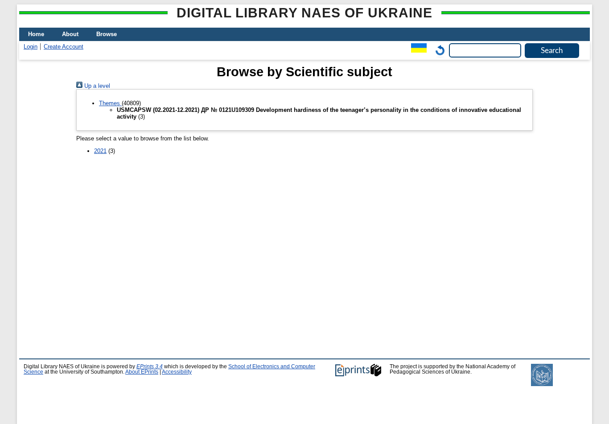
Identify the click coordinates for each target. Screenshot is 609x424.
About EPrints (141, 372)
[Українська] (417, 50)
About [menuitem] (70, 34)
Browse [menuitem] (106, 34)
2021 (100, 151)
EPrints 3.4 (149, 366)
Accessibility (177, 372)
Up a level (96, 85)
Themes (110, 103)
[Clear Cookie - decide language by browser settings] (437, 50)
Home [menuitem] (36, 34)
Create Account (63, 46)
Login (30, 46)
